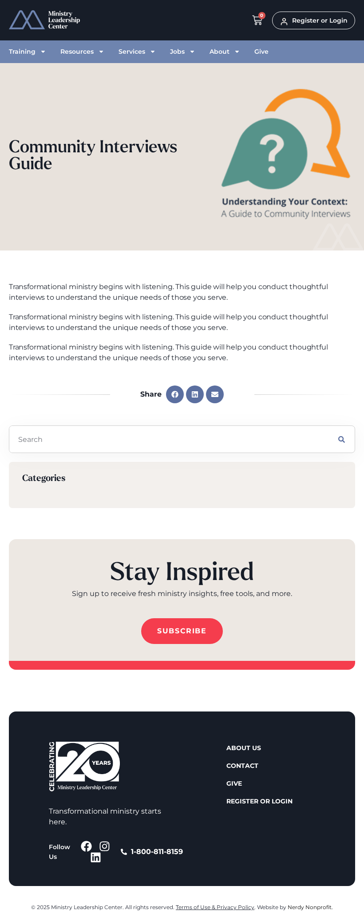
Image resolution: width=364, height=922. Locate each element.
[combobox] (168, 439)
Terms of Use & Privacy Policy (215, 907)
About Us (243, 748)
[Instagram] (104, 846)
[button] (175, 394)
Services (132, 52)
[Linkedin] (95, 857)
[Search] (341, 439)
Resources (77, 52)
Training (22, 52)
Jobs (177, 52)
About (219, 52)
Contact (242, 766)
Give (261, 52)
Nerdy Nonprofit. (310, 907)
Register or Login (259, 801)
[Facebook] (86, 846)
